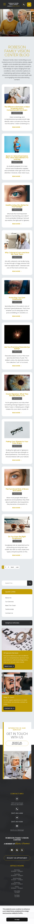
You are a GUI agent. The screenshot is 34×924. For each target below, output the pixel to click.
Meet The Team (10, 605)
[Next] (12, 567)
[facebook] (12, 850)
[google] (17, 850)
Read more (8, 666)
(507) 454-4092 (17, 813)
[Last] (17, 567)
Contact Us (9, 613)
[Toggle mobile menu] (4, 4)
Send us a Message (17, 830)
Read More (16, 127)
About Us (8, 598)
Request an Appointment (17, 743)
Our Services (9, 602)
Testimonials (9, 609)
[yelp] (22, 850)
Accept (17, 919)
